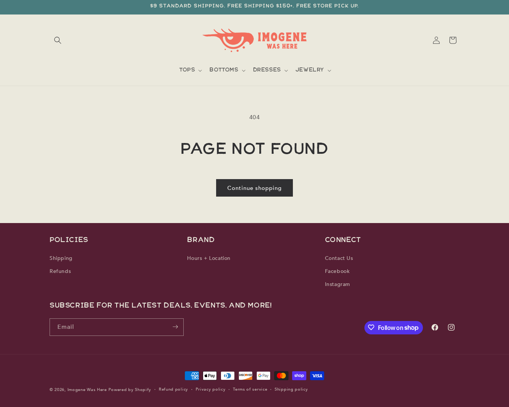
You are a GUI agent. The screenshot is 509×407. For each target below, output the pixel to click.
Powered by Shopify (130, 389)
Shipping (61, 257)
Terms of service (250, 389)
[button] (58, 40)
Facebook (337, 271)
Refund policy (173, 389)
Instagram (337, 284)
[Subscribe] (175, 327)
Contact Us (339, 257)
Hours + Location (209, 257)
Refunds (60, 271)
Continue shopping (254, 188)
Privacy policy (211, 389)
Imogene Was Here (87, 389)
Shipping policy (291, 389)
